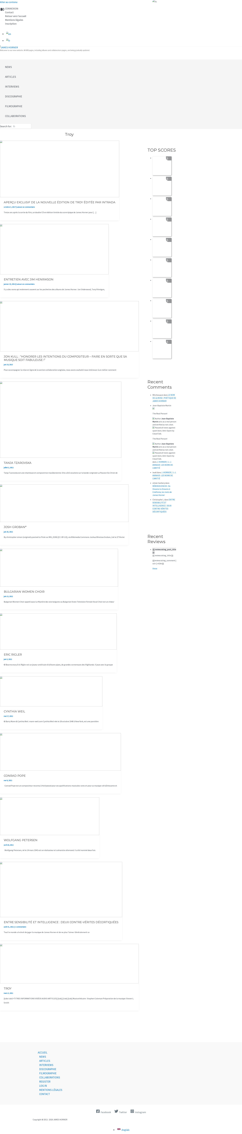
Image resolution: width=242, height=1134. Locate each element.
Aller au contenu (8, 2)
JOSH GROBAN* (15, 527)
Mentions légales (14, 19)
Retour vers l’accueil (15, 16)
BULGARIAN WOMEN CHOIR (24, 591)
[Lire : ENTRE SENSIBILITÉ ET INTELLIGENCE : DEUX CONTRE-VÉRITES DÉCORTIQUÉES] (61, 916)
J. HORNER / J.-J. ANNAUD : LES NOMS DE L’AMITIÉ (163, 465)
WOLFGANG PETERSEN (20, 840)
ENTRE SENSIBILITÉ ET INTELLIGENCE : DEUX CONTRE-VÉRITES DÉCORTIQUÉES (61, 922)
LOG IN (43, 1085)
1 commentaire (20, 927)
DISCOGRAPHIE (47, 1069)
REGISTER (44, 1081)
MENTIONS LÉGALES (50, 1090)
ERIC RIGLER (13, 654)
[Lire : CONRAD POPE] (60, 769)
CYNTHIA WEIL (14, 711)
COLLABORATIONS (49, 1077)
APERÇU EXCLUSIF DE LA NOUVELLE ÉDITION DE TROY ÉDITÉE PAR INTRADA (59, 202)
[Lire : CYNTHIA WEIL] (51, 705)
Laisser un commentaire (26, 207)
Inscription (11, 23)
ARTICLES (44, 1061)
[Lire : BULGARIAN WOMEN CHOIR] (59, 585)
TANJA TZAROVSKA (17, 463)
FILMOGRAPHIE (47, 1073)
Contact (9, 12)
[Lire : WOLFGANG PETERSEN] (49, 834)
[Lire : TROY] (69, 982)
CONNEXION (11, 8)
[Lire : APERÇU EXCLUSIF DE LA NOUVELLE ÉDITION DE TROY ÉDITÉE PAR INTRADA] (59, 196)
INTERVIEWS (46, 1065)
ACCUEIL (42, 1052)
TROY (7, 988)
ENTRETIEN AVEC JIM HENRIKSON (28, 279)
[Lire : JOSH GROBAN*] (64, 521)
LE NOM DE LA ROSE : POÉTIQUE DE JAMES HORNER (164, 398)
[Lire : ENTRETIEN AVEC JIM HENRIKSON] (54, 273)
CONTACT (44, 1094)
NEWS (42, 1056)
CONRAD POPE (15, 775)
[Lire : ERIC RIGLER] (58, 648)
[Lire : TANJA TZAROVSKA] (60, 456)
